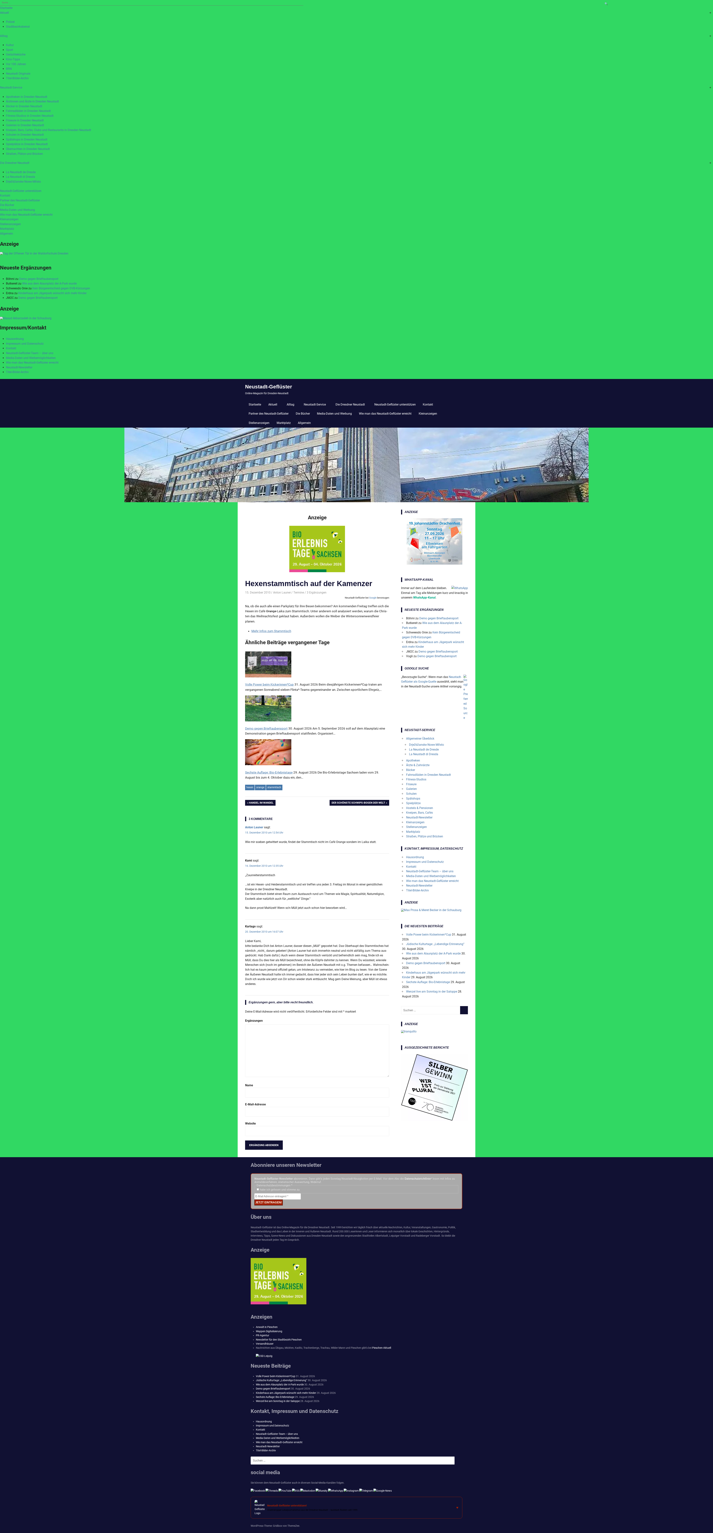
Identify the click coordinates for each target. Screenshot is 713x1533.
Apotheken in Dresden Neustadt (26, 97)
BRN (9, 69)
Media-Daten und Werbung (17, 210)
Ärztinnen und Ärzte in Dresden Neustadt (32, 101)
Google (373, 597)
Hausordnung (15, 339)
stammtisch (274, 787)
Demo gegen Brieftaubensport (38, 279)
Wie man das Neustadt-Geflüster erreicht (26, 214)
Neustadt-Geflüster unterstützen (20, 191)
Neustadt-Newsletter (19, 367)
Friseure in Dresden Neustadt (25, 120)
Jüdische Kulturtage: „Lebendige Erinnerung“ (435, 944)
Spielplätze (413, 803)
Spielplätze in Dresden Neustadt (27, 144)
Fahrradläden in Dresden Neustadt (28, 111)
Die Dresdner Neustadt (14, 163)
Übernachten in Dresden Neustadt (28, 149)
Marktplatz (7, 229)
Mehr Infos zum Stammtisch (271, 631)
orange (260, 787)
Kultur (10, 45)
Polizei (10, 22)
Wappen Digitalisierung (269, 1331)
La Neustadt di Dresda (20, 177)
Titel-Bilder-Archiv (17, 78)
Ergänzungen (254, 1020)
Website (250, 1123)
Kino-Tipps (13, 59)
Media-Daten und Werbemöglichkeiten (31, 358)
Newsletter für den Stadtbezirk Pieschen (279, 1339)
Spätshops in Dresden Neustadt (26, 139)
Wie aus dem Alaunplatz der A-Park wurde (49, 283)
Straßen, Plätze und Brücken (24, 154)
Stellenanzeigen (10, 224)
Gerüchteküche (15, 54)
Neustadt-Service (11, 87)
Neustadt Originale (18, 73)
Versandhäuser (265, 1343)
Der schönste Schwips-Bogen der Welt (358, 803)
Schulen (411, 793)
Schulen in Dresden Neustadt (25, 134)
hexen (249, 787)
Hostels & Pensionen (419, 808)
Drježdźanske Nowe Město (23, 181)
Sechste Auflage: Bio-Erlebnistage (428, 982)
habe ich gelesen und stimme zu (279, 1189)
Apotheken (413, 760)
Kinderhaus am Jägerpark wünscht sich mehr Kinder (52, 293)
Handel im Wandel (261, 803)
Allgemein (6, 233)
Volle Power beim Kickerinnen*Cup (428, 934)
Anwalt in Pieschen (267, 1327)
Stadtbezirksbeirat (18, 26)
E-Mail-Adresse (255, 1104)
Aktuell (4, 12)
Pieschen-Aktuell (381, 1347)
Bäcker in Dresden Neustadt (24, 106)
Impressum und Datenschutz (25, 343)
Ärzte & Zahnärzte (417, 765)
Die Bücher (7, 205)
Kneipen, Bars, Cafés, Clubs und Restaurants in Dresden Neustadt (48, 130)
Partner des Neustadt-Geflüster (20, 200)
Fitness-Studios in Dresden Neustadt (29, 115)
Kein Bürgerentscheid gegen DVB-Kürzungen (61, 288)
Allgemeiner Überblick (420, 738)
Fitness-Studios (416, 779)
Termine (298, 592)
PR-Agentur (262, 1335)
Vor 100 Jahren (16, 64)
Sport (9, 50)
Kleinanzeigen (9, 219)
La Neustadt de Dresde (21, 172)
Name (249, 1085)
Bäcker (410, 770)
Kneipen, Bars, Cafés (419, 812)
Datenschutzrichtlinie (418, 1178)
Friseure (411, 784)
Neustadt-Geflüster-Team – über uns (29, 353)
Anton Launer (282, 592)
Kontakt (5, 195)
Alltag (4, 36)
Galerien (411, 789)
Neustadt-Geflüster (268, 387)
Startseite (6, 8)
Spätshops (413, 798)
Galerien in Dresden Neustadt (25, 125)
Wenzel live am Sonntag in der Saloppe (431, 991)
